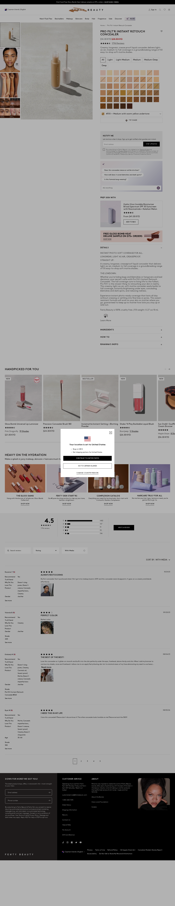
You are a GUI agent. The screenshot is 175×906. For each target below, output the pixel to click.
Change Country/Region (87, 473)
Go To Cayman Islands (87, 466)
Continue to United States (87, 458)
